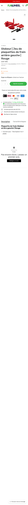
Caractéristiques (19, 121)
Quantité (3, 80)
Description (5, 121)
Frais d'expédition (12, 63)
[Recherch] (23, 5)
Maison (2, 9)
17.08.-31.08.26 (14, 1)
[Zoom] (25, 15)
